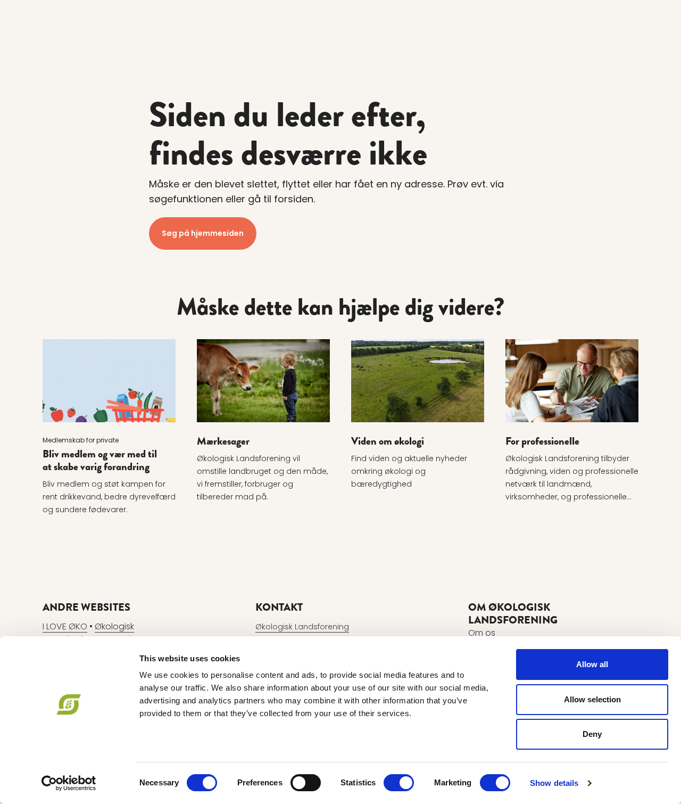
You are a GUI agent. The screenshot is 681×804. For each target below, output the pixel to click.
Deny (592, 734)
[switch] (305, 782)
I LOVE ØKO (65, 626)
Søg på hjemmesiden (203, 233)
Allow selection (592, 699)
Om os (481, 633)
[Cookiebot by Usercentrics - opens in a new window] (68, 783)
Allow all (592, 664)
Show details (554, 782)
